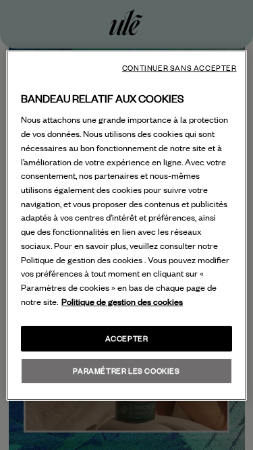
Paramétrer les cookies (126, 370)
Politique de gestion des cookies (122, 301)
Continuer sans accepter (179, 67)
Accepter (126, 338)
